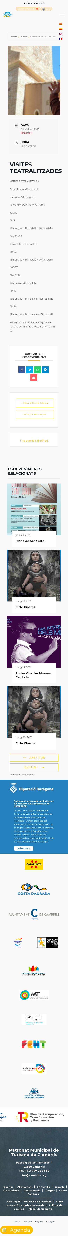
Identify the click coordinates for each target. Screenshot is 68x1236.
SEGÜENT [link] (31, 767)
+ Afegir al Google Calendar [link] (35, 403)
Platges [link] (50, 1190)
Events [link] (24, 36)
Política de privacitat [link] (37, 1201)
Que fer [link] (8, 1186)
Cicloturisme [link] (11, 1190)
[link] (26, 9)
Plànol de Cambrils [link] (40, 1208)
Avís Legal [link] (13, 1201)
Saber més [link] (23, 848)
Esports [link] (59, 1186)
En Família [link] (43, 1186)
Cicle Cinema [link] (25, 607)
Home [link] (14, 36)
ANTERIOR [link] (37, 757)
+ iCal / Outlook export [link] (35, 414)
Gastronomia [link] (32, 1190)
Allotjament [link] (25, 1186)
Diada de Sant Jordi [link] (30, 541)
